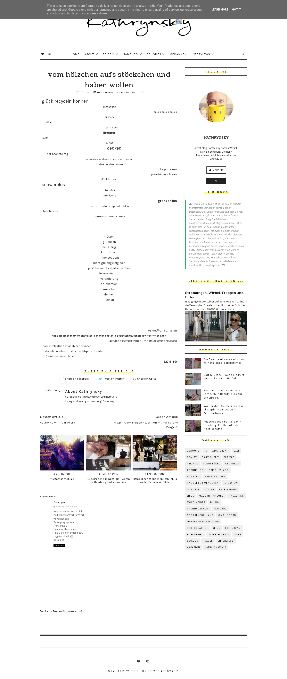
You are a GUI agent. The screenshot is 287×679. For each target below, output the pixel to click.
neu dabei (221, 508)
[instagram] (50, 54)
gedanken (232, 463)
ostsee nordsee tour (203, 521)
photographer (197, 528)
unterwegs (225, 540)
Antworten (59, 545)
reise (216, 528)
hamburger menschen (203, 483)
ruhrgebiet (195, 534)
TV (206, 450)
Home (75, 54)
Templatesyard (163, 671)
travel (208, 540)
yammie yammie (215, 547)
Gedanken (178, 54)
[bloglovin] (43, 54)
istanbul (193, 489)
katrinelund (228, 489)
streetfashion (218, 534)
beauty (192, 457)
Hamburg (130, 54)
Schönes (154, 54)
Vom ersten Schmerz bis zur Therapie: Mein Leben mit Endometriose (223, 410)
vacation (193, 547)
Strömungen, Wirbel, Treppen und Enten (214, 295)
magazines (236, 495)
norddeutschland (200, 515)
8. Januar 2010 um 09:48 (66, 506)
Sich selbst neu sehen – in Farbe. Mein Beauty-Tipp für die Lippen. (223, 394)
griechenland (219, 470)
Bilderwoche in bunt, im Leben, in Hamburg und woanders (108, 480)
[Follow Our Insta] (216, 181)
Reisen (108, 54)
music (214, 502)
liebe (190, 495)
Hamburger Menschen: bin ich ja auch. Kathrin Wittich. (155, 480)
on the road (227, 515)
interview (231, 483)
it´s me (84, 92)
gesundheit (195, 470)
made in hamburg (211, 495)
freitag (229, 457)
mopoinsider (196, 502)
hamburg (193, 476)
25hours (193, 450)
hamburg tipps (215, 476)
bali (236, 450)
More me (217, 170)
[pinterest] (138, 661)
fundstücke (211, 463)
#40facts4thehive (62, 479)
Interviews (201, 54)
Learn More (219, 9)
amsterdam (220, 450)
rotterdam (233, 528)
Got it (236, 9)
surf (237, 534)
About (89, 54)
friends (192, 463)
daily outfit (210, 457)
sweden (192, 540)
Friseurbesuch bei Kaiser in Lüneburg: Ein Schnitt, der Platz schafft (223, 425)
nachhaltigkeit (198, 508)
